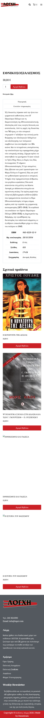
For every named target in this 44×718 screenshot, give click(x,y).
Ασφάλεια (7, 673)
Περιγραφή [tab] (22, 101)
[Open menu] (41, 4)
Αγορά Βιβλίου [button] (22, 345)
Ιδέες (11, 94)
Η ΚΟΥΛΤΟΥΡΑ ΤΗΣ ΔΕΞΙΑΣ (15, 335)
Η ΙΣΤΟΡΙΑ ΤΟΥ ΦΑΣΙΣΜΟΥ (15, 576)
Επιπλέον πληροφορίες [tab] (22, 106)
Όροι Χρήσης (8, 661)
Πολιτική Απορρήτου (11, 665)
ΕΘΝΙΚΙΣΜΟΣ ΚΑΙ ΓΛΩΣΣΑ (15, 496)
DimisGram (23, 716)
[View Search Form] (30, 5)
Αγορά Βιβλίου (19, 86)
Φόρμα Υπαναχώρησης (12, 677)
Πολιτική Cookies (10, 669)
